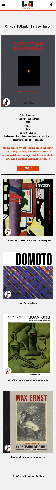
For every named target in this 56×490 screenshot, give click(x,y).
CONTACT (28, 168)
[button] (3, 5)
